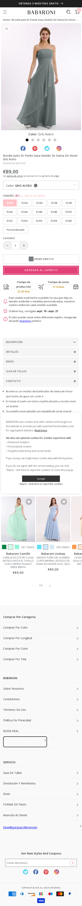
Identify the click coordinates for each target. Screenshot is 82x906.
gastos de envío (15, 176)
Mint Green (10, 547)
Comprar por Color (15, 627)
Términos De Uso (14, 710)
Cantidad (9, 238)
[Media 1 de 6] (27, 140)
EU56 (39, 221)
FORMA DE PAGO (14, 804)
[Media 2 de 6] (32, 140)
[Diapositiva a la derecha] (49, 585)
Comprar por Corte (15, 648)
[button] (5, 12)
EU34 (25, 203)
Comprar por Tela (14, 659)
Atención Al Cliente (15, 815)
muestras (25, 321)
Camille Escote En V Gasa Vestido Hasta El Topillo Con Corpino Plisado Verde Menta (18, 562)
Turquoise (17, 547)
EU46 (39, 212)
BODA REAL (11, 731)
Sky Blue (45, 547)
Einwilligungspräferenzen (20, 827)
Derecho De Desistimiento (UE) (25, 741)
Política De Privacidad (17, 720)
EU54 (24, 221)
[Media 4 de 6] (44, 140)
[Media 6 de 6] (55, 140)
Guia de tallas (12, 773)
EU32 (10, 203)
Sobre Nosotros (13, 688)
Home (6, 19)
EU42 (10, 212)
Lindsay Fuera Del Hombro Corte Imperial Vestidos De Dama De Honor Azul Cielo (53, 561)
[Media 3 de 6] (38, 140)
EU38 (54, 203)
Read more (41, 430)
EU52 (10, 221)
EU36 (39, 203)
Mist (52, 547)
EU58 (54, 221)
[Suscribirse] (72, 863)
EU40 (69, 203)
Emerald (4, 547)
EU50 (69, 212)
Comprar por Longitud (17, 638)
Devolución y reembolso (19, 783)
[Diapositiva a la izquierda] (32, 585)
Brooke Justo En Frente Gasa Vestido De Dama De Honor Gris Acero (45, 19)
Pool (39, 547)
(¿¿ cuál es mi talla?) (30, 195)
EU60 (69, 221)
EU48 (54, 212)
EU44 (24, 212)
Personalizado (15, 229)
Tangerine (74, 547)
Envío (6, 794)
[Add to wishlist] (28, 502)
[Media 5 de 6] (49, 140)
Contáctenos (11, 699)
